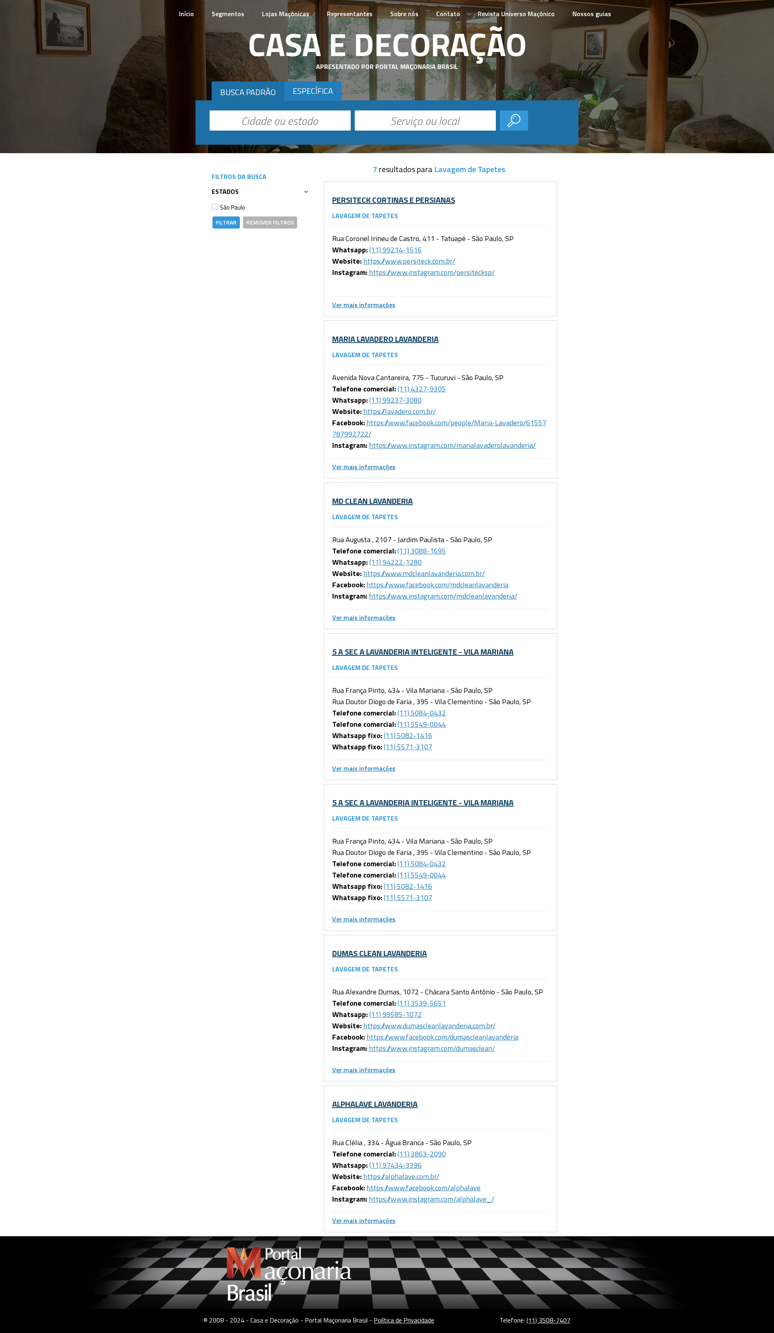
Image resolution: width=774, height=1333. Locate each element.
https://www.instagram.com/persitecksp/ (432, 272)
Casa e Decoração (387, 44)
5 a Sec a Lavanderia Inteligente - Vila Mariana (423, 651)
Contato (448, 14)
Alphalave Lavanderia (375, 1104)
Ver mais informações (363, 305)
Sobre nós (404, 14)
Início (186, 14)
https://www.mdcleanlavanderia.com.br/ (424, 573)
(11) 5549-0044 (421, 724)
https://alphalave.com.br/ (401, 1176)
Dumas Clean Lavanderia (379, 953)
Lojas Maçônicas (285, 14)
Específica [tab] (313, 91)
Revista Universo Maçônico (516, 14)
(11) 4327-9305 (421, 388)
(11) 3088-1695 (421, 550)
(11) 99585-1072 (395, 1014)
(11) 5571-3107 (408, 746)
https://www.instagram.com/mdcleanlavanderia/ (443, 596)
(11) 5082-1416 (408, 735)
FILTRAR (226, 222)
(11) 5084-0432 (421, 712)
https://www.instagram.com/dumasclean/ (432, 1048)
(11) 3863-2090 (421, 1153)
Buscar (514, 120)
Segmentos (228, 14)
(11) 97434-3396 (395, 1165)
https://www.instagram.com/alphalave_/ (431, 1199)
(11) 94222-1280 (395, 562)
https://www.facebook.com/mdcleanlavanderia (437, 584)
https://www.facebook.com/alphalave (423, 1187)
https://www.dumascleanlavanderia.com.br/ (429, 1025)
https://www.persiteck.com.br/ (409, 261)
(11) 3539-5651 (421, 1003)
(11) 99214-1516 (395, 249)
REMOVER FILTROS (270, 222)
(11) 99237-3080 (395, 400)
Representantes (349, 14)
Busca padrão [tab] (248, 92)
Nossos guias (591, 14)
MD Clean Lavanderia (372, 501)
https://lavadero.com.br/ (399, 411)
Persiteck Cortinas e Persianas (393, 199)
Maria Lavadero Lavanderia (385, 339)
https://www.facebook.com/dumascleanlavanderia (442, 1036)
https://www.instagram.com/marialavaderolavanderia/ (452, 445)
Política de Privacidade (404, 1320)
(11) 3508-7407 (548, 1320)
